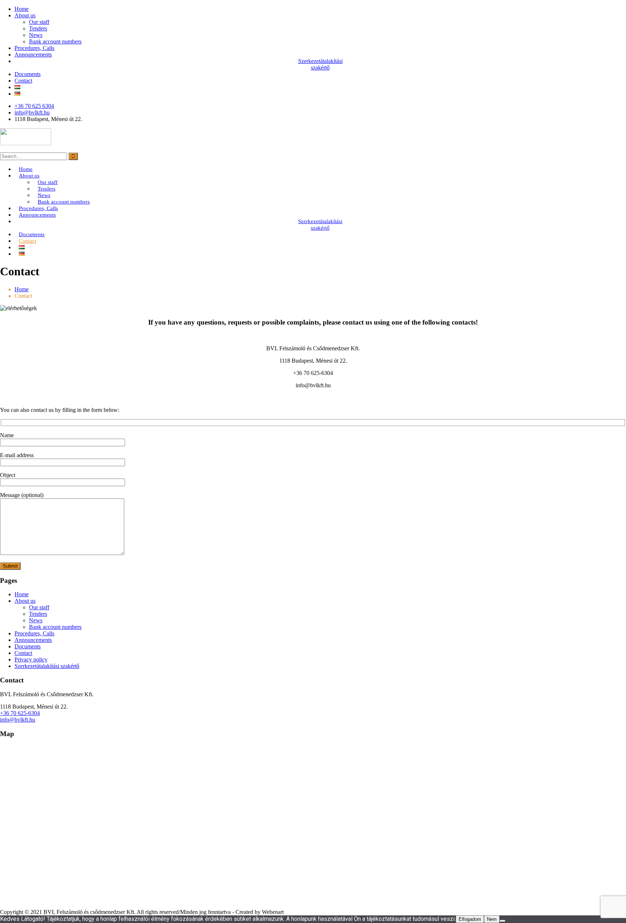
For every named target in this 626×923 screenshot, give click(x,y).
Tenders (38, 28)
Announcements (33, 54)
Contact (23, 81)
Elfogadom (470, 919)
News (35, 35)
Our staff (39, 22)
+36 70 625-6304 (20, 713)
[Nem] (502, 921)
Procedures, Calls (34, 48)
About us (25, 15)
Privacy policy (30, 659)
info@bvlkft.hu (32, 112)
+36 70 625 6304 (34, 106)
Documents (27, 74)
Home (21, 9)
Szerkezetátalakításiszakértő (320, 64)
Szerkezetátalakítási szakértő (46, 666)
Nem (492, 919)
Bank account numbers (55, 41)
